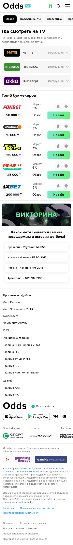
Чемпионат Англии (15, 323)
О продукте (9, 523)
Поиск (58, 6)
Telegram (64, 416)
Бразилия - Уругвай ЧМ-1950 (27, 247)
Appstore (13, 416)
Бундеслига (10, 316)
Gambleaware (51, 459)
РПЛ (6, 330)
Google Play (38, 416)
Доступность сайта (13, 528)
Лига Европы (11, 302)
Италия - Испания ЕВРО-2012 (27, 257)
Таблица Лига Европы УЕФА (21, 345)
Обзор (10, 19)
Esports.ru (41, 435)
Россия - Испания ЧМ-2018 (25, 267)
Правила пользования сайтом (37, 508)
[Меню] (67, 6)
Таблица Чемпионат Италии (21, 372)
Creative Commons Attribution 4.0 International (33, 470)
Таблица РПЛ (11, 352)
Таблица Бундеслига (16, 358)
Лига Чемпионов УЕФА (18, 309)
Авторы (32, 528)
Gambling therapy (23, 459)
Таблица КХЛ (11, 387)
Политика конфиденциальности (21, 512)
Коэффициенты (30, 19)
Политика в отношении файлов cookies (25, 539)
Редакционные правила (33, 523)
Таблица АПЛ (11, 365)
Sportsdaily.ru (13, 435)
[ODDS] (17, 6)
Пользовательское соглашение (21, 533)
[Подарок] (50, 6)
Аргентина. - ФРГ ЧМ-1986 (25, 278)
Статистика (54, 19)
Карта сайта (9, 508)
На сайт (58, 115)
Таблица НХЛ (11, 394)
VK (55, 416)
